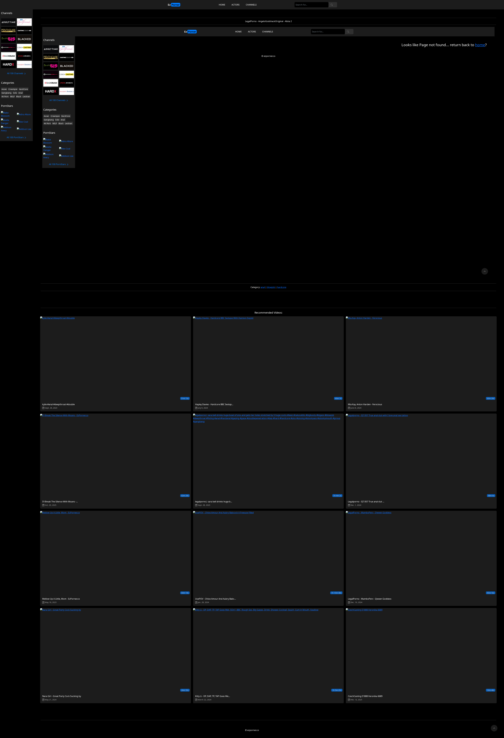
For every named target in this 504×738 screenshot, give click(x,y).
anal (263, 287)
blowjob (271, 287)
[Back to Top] (494, 728)
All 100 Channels (15, 73)
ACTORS (236, 4)
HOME (222, 4)
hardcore (281, 287)
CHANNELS (251, 4)
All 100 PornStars (15, 137)
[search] (332, 5)
